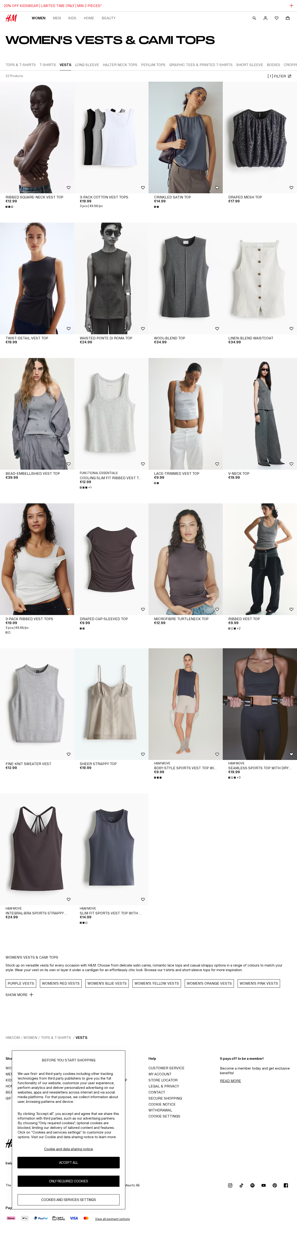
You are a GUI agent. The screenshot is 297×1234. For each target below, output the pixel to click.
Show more (17, 995)
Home (89, 18)
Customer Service (166, 1068)
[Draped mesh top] (260, 137)
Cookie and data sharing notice (68, 1149)
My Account (159, 1074)
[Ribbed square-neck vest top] (37, 137)
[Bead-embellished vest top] (37, 414)
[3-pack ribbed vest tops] (37, 559)
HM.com (13, 1038)
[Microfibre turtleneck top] (185, 559)
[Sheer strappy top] (111, 704)
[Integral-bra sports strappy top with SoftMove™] (37, 849)
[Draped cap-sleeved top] (111, 559)
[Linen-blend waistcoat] (260, 278)
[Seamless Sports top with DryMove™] (260, 704)
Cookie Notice (162, 1104)
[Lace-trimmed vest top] (185, 414)
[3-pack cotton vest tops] (111, 137)
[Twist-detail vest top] (37, 278)
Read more (230, 1081)
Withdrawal (160, 1110)
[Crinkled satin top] (185, 137)
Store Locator (163, 1080)
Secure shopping (165, 1098)
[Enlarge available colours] (10, 207)
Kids (72, 18)
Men (57, 18)
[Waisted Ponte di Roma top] (111, 278)
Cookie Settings (164, 1116)
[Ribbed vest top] (260, 559)
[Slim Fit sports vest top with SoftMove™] (111, 849)
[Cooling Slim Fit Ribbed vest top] (111, 414)
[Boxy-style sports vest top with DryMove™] (185, 704)
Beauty (109, 18)
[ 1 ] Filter (277, 76)
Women (38, 18)
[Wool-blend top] (185, 278)
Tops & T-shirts (56, 1038)
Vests (81, 1038)
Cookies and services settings (68, 1200)
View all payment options (112, 1219)
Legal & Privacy (163, 1086)
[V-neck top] (260, 414)
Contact (156, 1092)
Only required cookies (68, 1181)
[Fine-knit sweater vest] (37, 704)
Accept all (68, 1162)
